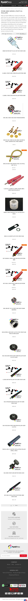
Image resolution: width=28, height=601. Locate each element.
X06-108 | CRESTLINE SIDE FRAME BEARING (14, 117)
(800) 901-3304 (23, 2)
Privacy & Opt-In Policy (19, 572)
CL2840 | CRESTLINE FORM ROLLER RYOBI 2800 (14, 73)
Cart (25, 5)
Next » (16, 505)
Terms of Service (7, 572)
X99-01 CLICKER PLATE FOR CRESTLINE (14, 236)
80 (9, 33)
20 (5, 33)
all (11, 33)
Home (2, 8)
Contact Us (18, 564)
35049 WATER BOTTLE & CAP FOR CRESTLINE (14, 51)
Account (20, 5)
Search (13, 5)
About (8, 564)
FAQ (13, 564)
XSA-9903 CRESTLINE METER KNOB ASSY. (14, 473)
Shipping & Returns (14, 575)
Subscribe (23, 555)
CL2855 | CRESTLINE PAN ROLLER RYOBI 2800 (14, 95)
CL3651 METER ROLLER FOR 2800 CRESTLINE (14, 379)
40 (7, 33)
